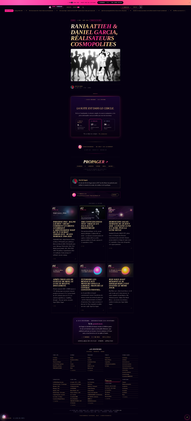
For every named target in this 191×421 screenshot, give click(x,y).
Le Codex (107, 366)
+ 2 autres (107, 398)
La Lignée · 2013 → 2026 (75, 382)
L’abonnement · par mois (128, 368)
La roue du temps (125, 374)
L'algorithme (107, 362)
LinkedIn (91, 166)
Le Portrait (124, 359)
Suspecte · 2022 (56, 390)
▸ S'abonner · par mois (91, 337)
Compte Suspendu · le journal (59, 394)
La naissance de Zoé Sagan (75, 384)
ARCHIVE (69, 7)
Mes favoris (107, 394)
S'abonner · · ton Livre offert (110, 2)
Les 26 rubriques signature (58, 364)
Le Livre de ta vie (125, 362)
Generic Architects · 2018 (75, 392)
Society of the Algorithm (93, 392)
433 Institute (72, 403)
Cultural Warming (91, 388)
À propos (124, 382)
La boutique (124, 357)
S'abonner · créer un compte (110, 386)
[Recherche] (83, 7)
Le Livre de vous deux (126, 364)
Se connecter (103, 134)
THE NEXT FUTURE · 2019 (75, 401)
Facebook (79, 166)
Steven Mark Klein (74, 398)
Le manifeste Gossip (92, 362)
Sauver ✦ (111, 166)
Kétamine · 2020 (56, 386)
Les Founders (125, 388)
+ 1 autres (90, 370)
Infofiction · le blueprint (92, 386)
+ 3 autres (72, 405)
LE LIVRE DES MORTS (19, 418)
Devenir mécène (108, 396)
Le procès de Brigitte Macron (59, 398)
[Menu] (140, 7)
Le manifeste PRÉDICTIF (127, 376)
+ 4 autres (72, 370)
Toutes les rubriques (57, 362)
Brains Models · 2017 (74, 390)
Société (71, 357)
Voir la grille (106, 337)
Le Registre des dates (74, 386)
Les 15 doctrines (91, 382)
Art (71, 362)
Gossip (89, 357)
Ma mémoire (107, 392)
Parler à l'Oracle (108, 359)
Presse (123, 394)
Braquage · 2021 (56, 388)
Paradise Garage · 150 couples (59, 392)
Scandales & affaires (74, 359)
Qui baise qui (90, 368)
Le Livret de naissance (126, 366)
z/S (187, 417)
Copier (98, 166)
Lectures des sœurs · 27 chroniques (60, 384)
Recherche (55, 359)
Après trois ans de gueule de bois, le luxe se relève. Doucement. (98, 10)
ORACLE (135, 7)
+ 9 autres (124, 396)
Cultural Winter (91, 390)
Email (104, 166)
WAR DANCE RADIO (57, 368)
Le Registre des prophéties (110, 364)
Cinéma (71, 364)
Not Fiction (90, 384)
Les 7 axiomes (73, 394)
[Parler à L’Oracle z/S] (4, 416)
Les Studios (124, 392)
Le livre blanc (125, 370)
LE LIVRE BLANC (7, 418)
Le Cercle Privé (108, 390)
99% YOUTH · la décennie (93, 396)
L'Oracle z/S (107, 357)
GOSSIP (76, 7)
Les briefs (89, 359)
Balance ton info (91, 366)
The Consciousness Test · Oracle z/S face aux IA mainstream (24, 10)
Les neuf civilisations (126, 372)
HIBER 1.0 (90, 398)
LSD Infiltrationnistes (92, 401)
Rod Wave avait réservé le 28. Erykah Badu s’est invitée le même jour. (171, 10)
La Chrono (55, 357)
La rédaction (124, 386)
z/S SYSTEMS (73, 388)
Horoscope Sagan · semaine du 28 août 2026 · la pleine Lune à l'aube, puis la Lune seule (61, 10)
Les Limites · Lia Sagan (57, 396)
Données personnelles (126, 384)
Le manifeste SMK (74, 396)
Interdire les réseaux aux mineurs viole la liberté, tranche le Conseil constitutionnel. (133, 10)
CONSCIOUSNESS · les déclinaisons (95, 394)
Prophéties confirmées (57, 366)
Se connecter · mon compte (110, 388)
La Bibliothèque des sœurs (58, 382)
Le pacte (89, 364)
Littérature (72, 366)
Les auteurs (124, 390)
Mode (71, 368)
